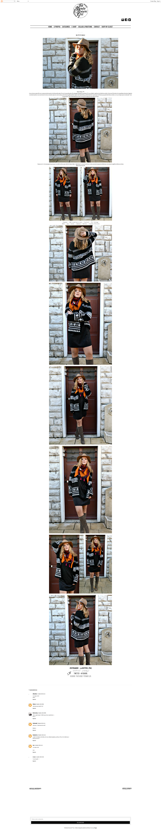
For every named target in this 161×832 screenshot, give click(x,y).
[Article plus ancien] (126, 790)
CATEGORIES (66, 26)
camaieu (80, 683)
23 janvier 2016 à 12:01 (39, 745)
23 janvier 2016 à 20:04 (40, 756)
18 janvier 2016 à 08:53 (40, 704)
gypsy (81, 683)
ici (80, 222)
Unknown (34, 704)
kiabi (83, 683)
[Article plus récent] (35, 790)
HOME (50, 26)
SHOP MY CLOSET (107, 26)
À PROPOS (57, 26)
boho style (77, 683)
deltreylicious (35, 693)
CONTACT (97, 26)
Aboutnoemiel (35, 723)
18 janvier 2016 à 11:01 (41, 723)
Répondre (34, 699)
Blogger (95, 827)
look (84, 683)
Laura (33, 745)
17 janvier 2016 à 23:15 (41, 693)
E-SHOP (74, 26)
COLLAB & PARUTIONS (85, 26)
